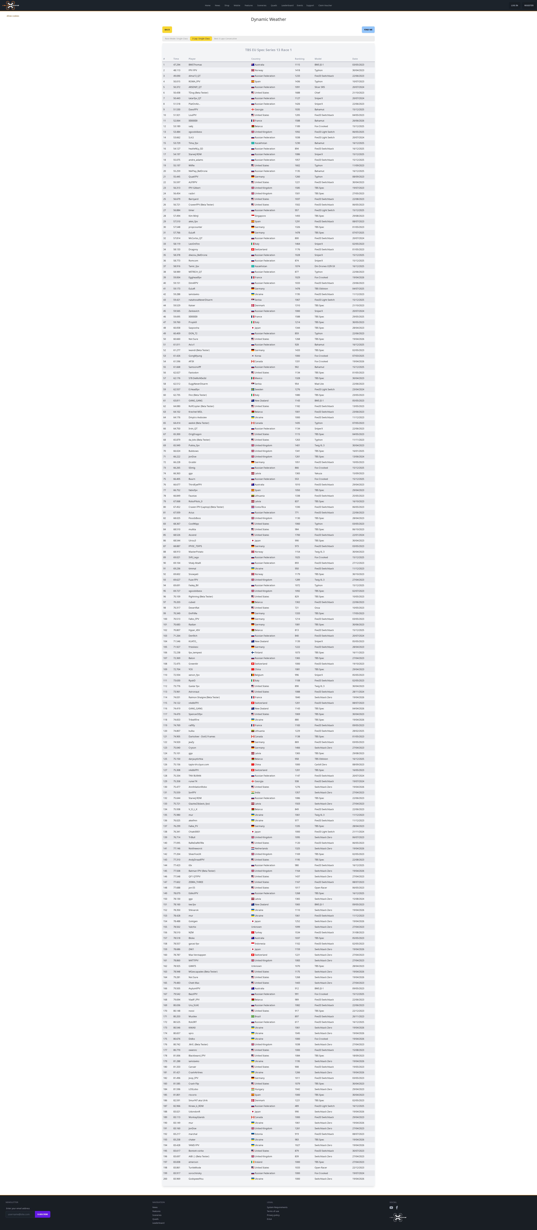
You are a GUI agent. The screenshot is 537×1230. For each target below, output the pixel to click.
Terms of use (273, 1211)
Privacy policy (273, 1215)
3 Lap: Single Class (201, 38)
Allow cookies (13, 16)
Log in (514, 5)
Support (310, 5)
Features (249, 5)
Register (529, 5)
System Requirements (277, 1207)
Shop (227, 5)
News (217, 5)
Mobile (237, 5)
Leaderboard (288, 5)
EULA (269, 1219)
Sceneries (261, 5)
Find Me (368, 29)
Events (300, 5)
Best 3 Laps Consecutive (225, 38)
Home (207, 5)
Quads (274, 5)
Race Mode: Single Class (176, 38)
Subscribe (42, 1214)
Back (167, 29)
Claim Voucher (325, 5)
